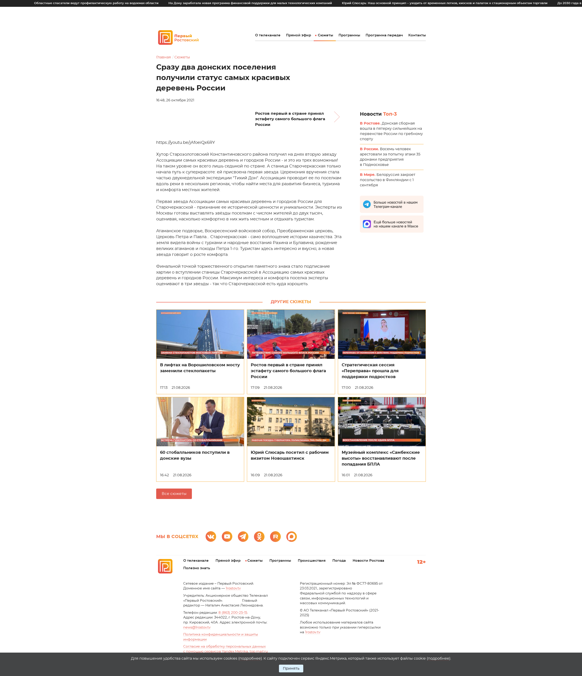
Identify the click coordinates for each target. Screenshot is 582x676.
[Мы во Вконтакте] (211, 536)
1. (312, 632)
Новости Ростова (368, 560)
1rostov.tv (233, 588)
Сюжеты (325, 35)
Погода (339, 560)
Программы (349, 35)
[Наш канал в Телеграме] (243, 536)
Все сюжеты (174, 494)
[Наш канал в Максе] (291, 536)
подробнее (250, 658)
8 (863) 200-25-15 (232, 612)
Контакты (417, 35)
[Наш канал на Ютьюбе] (227, 536)
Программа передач (384, 35)
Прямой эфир (298, 35)
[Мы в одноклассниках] (259, 536)
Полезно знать (196, 568)
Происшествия (312, 560)
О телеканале (268, 35)
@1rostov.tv (197, 627)
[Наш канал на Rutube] (275, 536)
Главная (163, 57)
